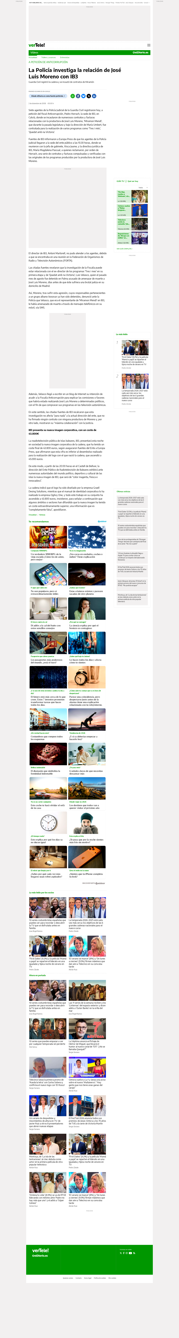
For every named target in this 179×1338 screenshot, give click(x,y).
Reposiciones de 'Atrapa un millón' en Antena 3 (123, 236)
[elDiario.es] (40, 1255)
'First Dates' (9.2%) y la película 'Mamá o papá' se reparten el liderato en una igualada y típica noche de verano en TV (47, 962)
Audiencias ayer (62, 2)
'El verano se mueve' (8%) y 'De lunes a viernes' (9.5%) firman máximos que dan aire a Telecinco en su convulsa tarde (87, 962)
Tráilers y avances (48, 57)
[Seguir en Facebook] (123, 1253)
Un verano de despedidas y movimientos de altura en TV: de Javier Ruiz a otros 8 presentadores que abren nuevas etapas (46, 1122)
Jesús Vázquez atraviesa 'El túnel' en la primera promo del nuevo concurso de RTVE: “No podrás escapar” (132, 583)
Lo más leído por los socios (41, 892)
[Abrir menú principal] (148, 45)
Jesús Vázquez (129, 2)
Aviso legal (87, 1278)
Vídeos (34, 52)
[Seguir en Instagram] (127, 1253)
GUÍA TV (127, 181)
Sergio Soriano (74, 1052)
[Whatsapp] (73, 96)
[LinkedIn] (94, 96)
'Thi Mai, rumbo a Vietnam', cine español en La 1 (124, 194)
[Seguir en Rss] (134, 1253)
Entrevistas (64, 57)
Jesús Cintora (100, 2)
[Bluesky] (83, 96)
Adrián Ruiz (73, 970)
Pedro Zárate (73, 931)
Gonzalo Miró (147, 2)
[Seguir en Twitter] (121, 1253)
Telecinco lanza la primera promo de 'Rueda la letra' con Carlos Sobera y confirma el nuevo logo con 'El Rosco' (47, 1082)
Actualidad (33, 57)
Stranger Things (110, 2)
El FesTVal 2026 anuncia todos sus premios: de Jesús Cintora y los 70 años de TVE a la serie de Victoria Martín (87, 1121)
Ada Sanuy (33, 1047)
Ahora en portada (37, 975)
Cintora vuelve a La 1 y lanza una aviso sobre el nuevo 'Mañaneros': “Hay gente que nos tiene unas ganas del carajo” (87, 1083)
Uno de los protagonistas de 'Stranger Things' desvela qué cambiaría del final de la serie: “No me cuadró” (132, 541)
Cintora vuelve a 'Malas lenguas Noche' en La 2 (124, 208)
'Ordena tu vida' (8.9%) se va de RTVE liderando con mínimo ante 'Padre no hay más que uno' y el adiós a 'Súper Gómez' (47, 1198)
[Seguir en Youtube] (130, 1253)
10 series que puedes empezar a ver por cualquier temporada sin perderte (47, 1042)
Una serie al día (139, 2)
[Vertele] (40, 1250)
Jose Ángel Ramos (35, 931)
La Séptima (83, 2)
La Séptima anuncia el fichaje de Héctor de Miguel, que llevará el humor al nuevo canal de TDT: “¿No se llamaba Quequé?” (87, 1045)
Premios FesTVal (120, 2)
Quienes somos (68, 1278)
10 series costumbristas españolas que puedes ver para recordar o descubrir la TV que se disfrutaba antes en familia (47, 924)
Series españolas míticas (50, 2)
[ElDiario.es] (141, 52)
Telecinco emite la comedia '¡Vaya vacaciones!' (124, 222)
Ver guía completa (124, 249)
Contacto (79, 1278)
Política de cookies (100, 1278)
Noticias (42, 515)
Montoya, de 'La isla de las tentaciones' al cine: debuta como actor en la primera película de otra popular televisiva (45, 1160)
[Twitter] (89, 96)
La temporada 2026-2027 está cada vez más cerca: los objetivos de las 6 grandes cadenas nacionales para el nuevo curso (86, 924)
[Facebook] (78, 96)
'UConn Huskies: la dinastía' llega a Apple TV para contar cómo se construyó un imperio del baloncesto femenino (131, 556)
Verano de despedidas (73, 2)
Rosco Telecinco (92, 2)
